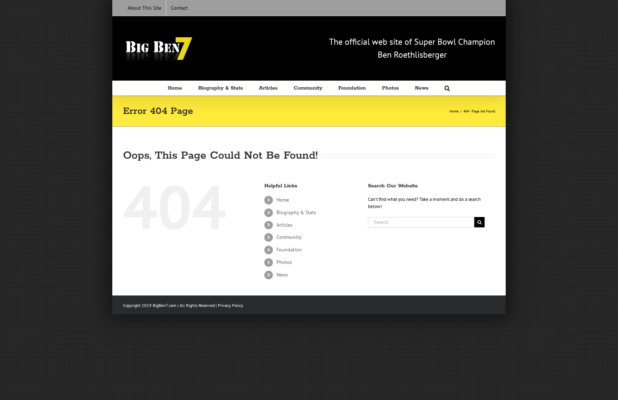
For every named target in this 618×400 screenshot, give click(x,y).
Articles (284, 225)
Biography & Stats (296, 212)
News (282, 274)
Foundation (289, 249)
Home (282, 200)
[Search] (447, 88)
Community (288, 237)
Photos (284, 262)
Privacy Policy (230, 305)
